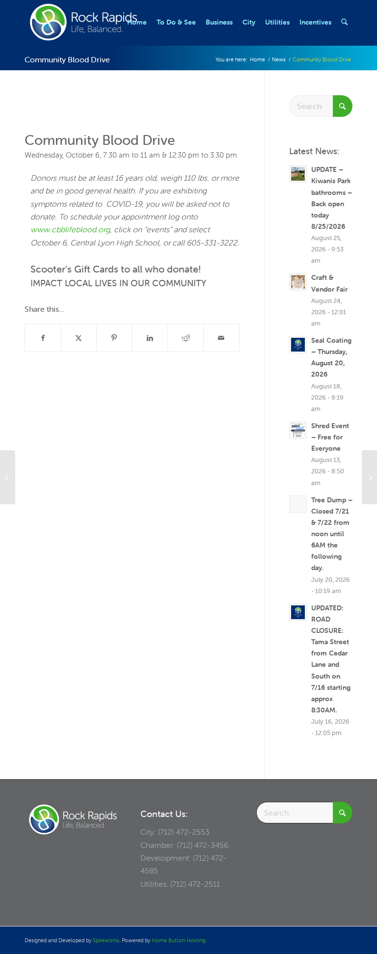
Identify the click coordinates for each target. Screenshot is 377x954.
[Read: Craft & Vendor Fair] (298, 282)
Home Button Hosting (178, 940)
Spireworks (106, 940)
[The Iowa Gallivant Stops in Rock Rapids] (7, 477)
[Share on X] (79, 338)
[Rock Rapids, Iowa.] (83, 22)
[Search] (344, 22)
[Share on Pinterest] (114, 338)
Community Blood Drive (67, 59)
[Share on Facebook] (43, 338)
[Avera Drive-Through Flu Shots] (369, 477)
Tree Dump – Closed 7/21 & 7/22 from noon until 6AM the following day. (331, 533)
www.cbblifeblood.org (70, 229)
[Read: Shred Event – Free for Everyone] (298, 430)
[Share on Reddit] (185, 338)
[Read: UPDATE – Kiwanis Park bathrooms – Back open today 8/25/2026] (298, 174)
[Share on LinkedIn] (150, 338)
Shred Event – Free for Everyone (330, 437)
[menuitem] (137, 22)
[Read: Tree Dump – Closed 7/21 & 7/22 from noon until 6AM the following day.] (298, 504)
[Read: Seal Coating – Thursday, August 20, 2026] (298, 345)
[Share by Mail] (221, 338)
